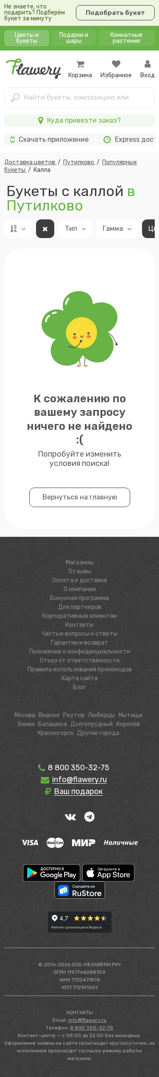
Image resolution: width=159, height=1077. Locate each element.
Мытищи (130, 715)
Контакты (79, 624)
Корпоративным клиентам (79, 616)
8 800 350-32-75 (77, 767)
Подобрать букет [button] (115, 13)
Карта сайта (79, 678)
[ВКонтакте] (70, 816)
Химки (26, 724)
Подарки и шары (73, 38)
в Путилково (70, 198)
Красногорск (56, 733)
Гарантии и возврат (79, 642)
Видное (49, 715)
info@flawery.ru (87, 1020)
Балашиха (52, 724)
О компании (80, 589)
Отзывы (79, 571)
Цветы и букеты (27, 38)
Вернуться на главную (79, 497)
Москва (24, 715)
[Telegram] (89, 816)
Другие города (98, 733)
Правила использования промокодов (80, 669)
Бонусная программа (79, 598)
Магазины (80, 562)
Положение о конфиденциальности (79, 651)
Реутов (73, 715)
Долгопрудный (91, 724)
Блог (79, 687)
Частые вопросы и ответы (79, 633)
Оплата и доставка (79, 580)
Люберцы (101, 715)
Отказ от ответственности (80, 660)
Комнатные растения (126, 38)
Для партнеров (79, 607)
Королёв (128, 724)
